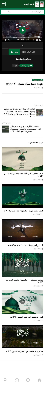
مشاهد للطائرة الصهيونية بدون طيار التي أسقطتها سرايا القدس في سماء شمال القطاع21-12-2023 (25, 129)
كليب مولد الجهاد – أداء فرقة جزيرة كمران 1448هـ (23, 211)
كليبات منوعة (38, 80)
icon (22, 158)
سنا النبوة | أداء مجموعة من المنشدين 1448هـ (24, 352)
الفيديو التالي (6, 123)
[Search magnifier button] (9, 11)
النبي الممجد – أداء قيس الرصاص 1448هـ (26, 317)
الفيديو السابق (38, 105)
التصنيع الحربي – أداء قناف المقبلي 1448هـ (25, 245)
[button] (3, 4)
